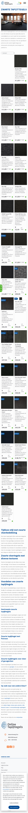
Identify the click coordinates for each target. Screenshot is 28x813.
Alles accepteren (14, 807)
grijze (5, 705)
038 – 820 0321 (12, 739)
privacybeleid (6, 789)
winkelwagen (19, 3)
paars (15, 705)
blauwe (3, 707)
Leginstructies (4, 765)
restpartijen (19, 717)
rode (23, 705)
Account (3, 763)
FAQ (2, 767)
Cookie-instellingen (14, 802)
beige (8, 705)
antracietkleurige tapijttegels (18, 707)
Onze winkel (4, 770)
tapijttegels (7, 698)
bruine (7, 707)
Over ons (3, 772)
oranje (12, 705)
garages (12, 667)
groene (20, 705)
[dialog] (14, 792)
